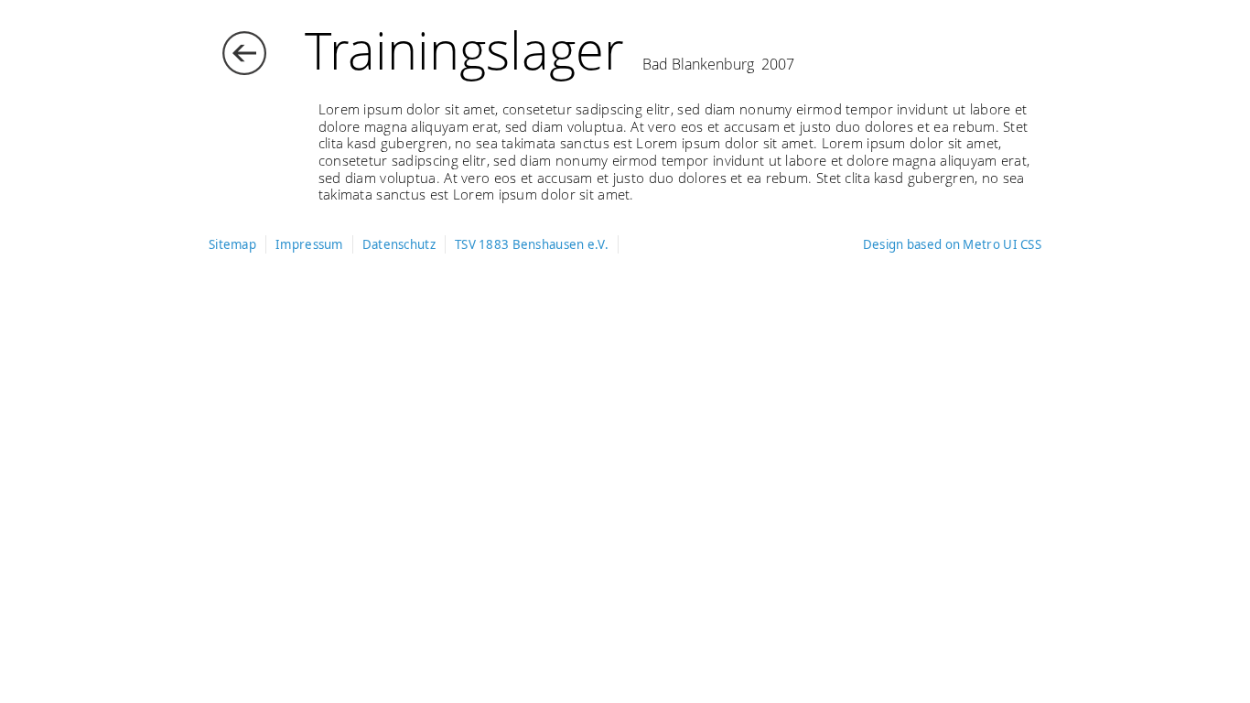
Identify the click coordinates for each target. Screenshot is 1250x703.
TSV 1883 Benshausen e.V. (532, 244)
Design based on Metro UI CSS (952, 244)
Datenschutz (399, 244)
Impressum (309, 244)
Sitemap (232, 244)
